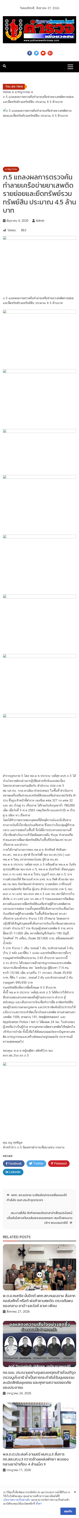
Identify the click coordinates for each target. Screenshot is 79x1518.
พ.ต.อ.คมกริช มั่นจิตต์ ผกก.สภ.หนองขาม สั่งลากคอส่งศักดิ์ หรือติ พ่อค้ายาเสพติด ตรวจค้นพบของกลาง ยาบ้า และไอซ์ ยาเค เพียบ (39, 1301)
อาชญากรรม (11, 169)
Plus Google (50, 53)
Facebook (29, 53)
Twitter (36, 53)
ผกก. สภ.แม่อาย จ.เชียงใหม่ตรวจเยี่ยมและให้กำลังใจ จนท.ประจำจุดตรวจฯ (37, 1197)
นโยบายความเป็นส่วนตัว (16, 1499)
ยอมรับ (68, 1511)
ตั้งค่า (39, 1503)
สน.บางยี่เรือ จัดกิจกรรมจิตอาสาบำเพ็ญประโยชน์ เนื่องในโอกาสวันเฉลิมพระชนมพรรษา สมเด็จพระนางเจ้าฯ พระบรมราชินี (39, 1218)
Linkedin (14, 1172)
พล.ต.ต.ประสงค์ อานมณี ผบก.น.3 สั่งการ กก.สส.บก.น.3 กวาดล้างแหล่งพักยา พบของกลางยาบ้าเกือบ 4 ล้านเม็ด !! (36, 1459)
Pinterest (60, 1163)
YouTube (43, 53)
